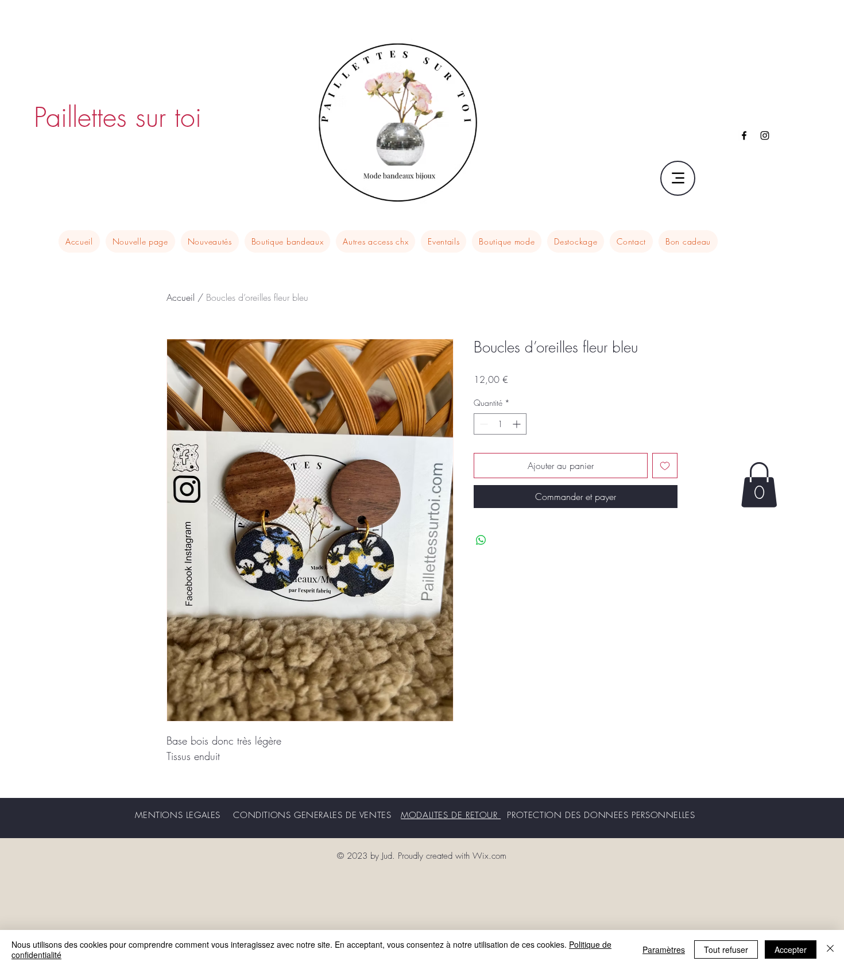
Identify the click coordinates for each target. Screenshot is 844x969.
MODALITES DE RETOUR (451, 815)
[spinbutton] (500, 424)
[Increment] (517, 424)
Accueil (181, 297)
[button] (759, 484)
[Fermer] (830, 949)
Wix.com (489, 856)
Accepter (791, 949)
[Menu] (677, 178)
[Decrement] (482, 424)
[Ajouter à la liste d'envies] (664, 465)
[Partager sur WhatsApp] (481, 540)
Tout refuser (726, 949)
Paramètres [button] (663, 949)
